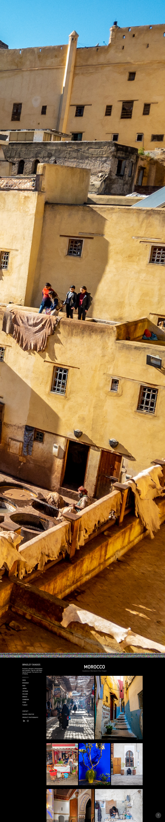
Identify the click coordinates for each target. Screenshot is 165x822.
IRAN (23, 686)
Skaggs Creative (28, 714)
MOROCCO (25, 677)
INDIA (24, 680)
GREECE (24, 697)
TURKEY (24, 705)
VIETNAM (25, 691)
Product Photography (30, 717)
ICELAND (25, 694)
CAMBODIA (25, 699)
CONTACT (25, 711)
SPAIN (24, 702)
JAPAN (24, 688)
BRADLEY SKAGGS (31, 664)
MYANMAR (25, 683)
